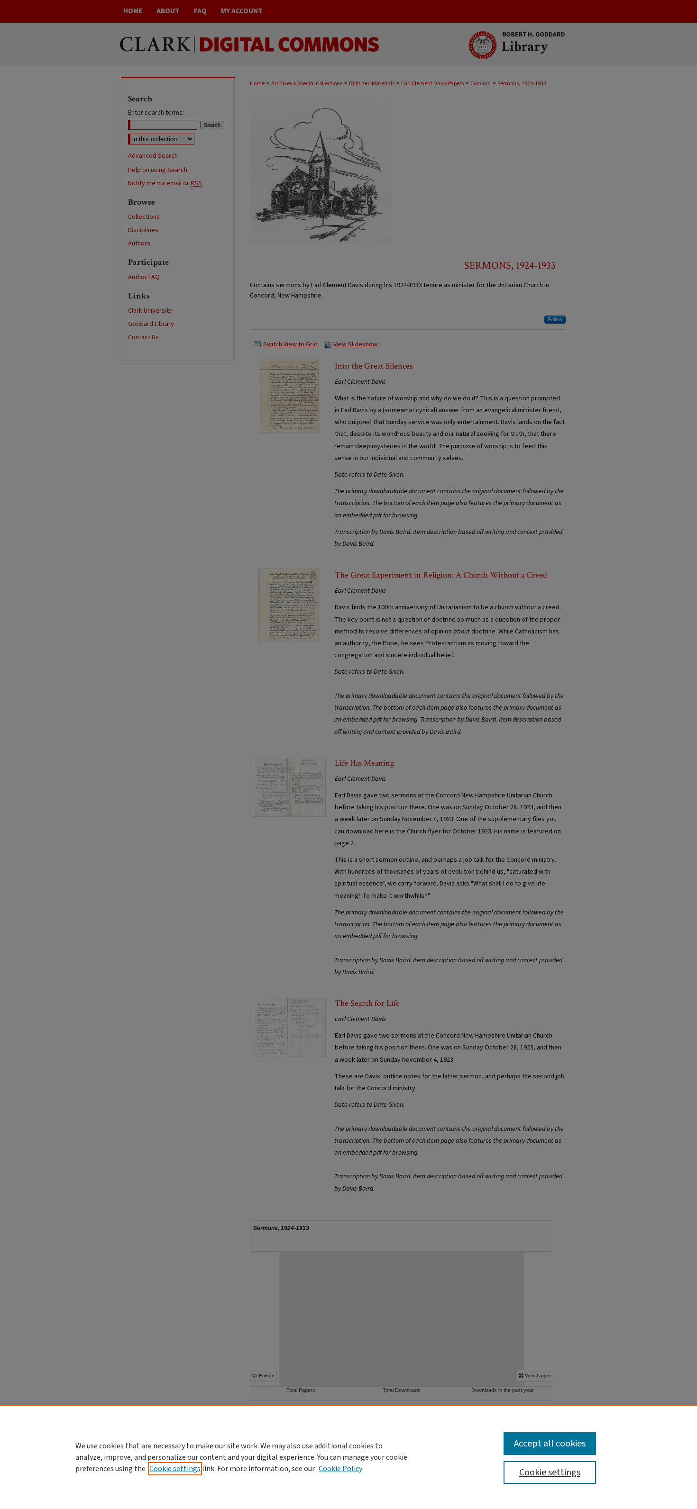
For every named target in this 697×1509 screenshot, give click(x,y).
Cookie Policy (340, 1469)
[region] (348, 1457)
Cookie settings (175, 1469)
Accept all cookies (550, 1443)
